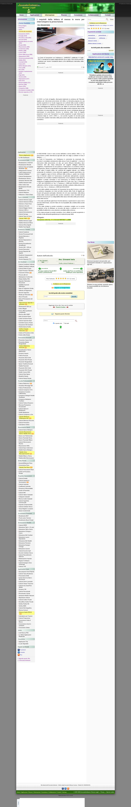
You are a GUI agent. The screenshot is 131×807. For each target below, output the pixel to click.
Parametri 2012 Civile (25, 368)
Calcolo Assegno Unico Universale (25, 563)
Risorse (64, 15)
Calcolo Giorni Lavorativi (26, 581)
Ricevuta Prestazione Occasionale (25, 405)
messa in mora (92, 40)
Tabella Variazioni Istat (25, 182)
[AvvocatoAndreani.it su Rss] (68, 788)
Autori (20, 29)
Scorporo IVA (22, 589)
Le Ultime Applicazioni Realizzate (25, 635)
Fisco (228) (22, 67)
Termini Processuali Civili (26, 234)
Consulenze (78, 15)
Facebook (23, 650)
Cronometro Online (24, 627)
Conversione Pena (24, 465)
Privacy (102, 792)
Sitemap (64, 792)
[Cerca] (76, 320)
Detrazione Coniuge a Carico (25, 532)
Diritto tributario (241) (25, 65)
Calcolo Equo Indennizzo (26, 448)
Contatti (108, 15)
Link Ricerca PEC (24, 632)
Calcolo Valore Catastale (26, 494)
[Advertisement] (25, 123)
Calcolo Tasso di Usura (25, 216)
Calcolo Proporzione (24, 618)
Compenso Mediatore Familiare (25, 400)
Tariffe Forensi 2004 (24, 372)
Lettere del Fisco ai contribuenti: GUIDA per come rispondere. (73, 271)
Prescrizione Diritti (24, 575)
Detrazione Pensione (25, 543)
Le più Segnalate (23, 643)
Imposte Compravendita (25, 504)
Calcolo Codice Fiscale (25, 599)
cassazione (91, 35)
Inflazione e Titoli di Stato (26, 194)
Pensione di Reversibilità (26, 488)
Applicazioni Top (23, 641)
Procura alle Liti (23, 275)
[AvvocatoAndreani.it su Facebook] (62, 788)
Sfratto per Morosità (24, 294)
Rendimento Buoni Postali (26, 520)
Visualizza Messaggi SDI (26, 385)
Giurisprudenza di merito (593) (26, 42)
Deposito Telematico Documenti (24, 281)
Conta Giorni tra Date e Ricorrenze (25, 578)
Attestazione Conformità (25, 277)
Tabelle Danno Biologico (25, 450)
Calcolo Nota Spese (24, 374)
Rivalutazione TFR (24, 190)
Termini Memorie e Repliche (24, 237)
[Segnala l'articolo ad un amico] (82, 67)
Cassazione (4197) (24, 34)
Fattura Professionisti (25, 387)
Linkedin (22, 652)
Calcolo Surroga (23, 214)
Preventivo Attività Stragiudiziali (24, 342)
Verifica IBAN (22, 606)
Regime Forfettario (24, 560)
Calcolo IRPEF (23, 525)
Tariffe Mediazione (24, 412)
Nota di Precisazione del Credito (25, 299)
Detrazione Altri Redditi (25, 541)
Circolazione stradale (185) (26, 90)
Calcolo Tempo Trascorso (26, 583)
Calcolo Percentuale (24, 591)
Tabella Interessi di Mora (26, 222)
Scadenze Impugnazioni (25, 255)
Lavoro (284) (22, 52)
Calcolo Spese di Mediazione (23, 409)
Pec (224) (21, 69)
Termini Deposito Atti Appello (24, 252)
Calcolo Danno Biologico (26, 430)
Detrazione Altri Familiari (26, 535)
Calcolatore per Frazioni (25, 616)
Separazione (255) (24, 56)
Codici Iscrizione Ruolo (25, 318)
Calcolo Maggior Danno (25, 208)
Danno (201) (22, 86)
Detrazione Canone (24, 548)
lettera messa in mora (94, 43)
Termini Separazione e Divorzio (25, 240)
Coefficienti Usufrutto (25, 486)
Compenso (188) (23, 88)
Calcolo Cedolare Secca (25, 506)
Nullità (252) (22, 60)
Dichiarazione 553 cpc (25, 306)
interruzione (91, 38)
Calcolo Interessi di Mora (26, 201)
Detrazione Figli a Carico (26, 529)
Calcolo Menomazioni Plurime (25, 442)
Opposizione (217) (24, 78)
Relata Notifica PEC (24, 279)
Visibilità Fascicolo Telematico (24, 285)
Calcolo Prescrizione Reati (26, 469)
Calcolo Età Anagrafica (25, 608)
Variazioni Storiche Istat (25, 180)
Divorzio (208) (23, 84)
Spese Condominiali (24, 510)
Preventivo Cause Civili (25, 340)
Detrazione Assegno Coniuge (24, 545)
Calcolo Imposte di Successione (24, 481)
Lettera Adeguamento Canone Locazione (25, 173)
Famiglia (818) (23, 36)
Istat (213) (22, 80)
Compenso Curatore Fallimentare (24, 392)
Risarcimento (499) (24, 47)
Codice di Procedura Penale (24, 472)
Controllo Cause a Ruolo (26, 322)
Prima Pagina (22, 25)
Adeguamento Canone (25, 170)
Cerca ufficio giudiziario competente (25, 311)
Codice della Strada (24, 335)
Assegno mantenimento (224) (25, 72)
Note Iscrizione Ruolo (25, 316)
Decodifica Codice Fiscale (26, 602)
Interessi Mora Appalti (25, 225)
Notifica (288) (22, 50)
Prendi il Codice (61, 307)
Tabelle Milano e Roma (25, 456)
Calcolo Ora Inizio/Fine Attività (25, 586)
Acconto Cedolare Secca (26, 553)
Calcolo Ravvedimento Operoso (25, 555)
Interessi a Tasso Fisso (25, 203)
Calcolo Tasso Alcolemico (26, 573)
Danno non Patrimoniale (25, 436)
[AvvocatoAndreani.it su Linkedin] (65, 788)
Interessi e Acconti (24, 206)
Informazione (49, 15)
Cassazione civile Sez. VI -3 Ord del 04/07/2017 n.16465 (54, 219)
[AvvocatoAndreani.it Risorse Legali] (29, 6)
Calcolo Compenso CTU (25, 390)
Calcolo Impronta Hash (25, 320)
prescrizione (102, 35)
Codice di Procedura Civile (26, 333)
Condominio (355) (24, 48)
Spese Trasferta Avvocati (26, 364)
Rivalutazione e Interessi (26, 162)
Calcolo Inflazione (24, 192)
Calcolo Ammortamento (25, 212)
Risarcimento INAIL (24, 445)
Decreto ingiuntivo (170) (25, 92)
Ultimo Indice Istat (24, 184)
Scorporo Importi (23, 353)
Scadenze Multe (23, 257)
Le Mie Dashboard (24, 157)
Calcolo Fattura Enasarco (26, 403)
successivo (76, 268)
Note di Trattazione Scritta (26, 288)
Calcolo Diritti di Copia (25, 268)
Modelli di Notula (23, 376)
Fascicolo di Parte (24, 272)
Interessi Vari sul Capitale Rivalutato (26, 167)
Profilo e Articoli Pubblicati (66, 263)
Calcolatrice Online (24, 424)
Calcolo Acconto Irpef (25, 551)
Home (21, 15)
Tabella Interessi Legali (25, 220)
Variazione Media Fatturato (26, 595)
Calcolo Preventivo (24, 422)
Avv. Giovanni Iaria (43, 25)
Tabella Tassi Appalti (24, 227)
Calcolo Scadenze (24, 232)
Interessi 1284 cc (23, 210)
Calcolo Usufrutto (24, 484)
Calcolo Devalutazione (25, 176)
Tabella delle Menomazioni (26, 458)
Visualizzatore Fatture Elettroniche (25, 350)
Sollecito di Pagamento (25, 290)
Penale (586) (22, 45)
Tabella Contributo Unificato (26, 266)
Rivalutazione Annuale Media (25, 187)
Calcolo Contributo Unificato (26, 264)
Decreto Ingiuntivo (24, 292)
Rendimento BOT (24, 516)
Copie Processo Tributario (26, 270)
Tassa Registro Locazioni (26, 508)
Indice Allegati (23, 308)
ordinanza (102, 38)
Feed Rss (21, 27)
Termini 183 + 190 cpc (25, 247)
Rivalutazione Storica (25, 178)
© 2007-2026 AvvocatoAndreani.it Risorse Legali (86, 792)
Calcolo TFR (22, 566)
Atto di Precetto (23, 297)
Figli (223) (22, 75)
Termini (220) (22, 77)
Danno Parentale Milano (25, 440)
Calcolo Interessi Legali (25, 199)
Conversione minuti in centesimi (25, 624)
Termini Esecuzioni (24, 249)
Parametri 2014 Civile (25, 357)
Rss (21, 655)
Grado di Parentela (24, 490)
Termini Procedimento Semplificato (25, 244)
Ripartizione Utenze (24, 597)
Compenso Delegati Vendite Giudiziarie (26, 396)
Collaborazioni (93, 15)
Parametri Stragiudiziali (25, 361)
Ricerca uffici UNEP (24, 314)
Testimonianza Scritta (25, 326)
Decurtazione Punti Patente (26, 571)
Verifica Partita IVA (24, 604)
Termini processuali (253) (26, 58)
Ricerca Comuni (23, 610)
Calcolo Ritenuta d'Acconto (26, 420)
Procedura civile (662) (25, 37)
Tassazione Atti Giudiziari (26, 324)
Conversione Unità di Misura (25, 621)
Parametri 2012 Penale (25, 370)
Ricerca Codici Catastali (25, 498)
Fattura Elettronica (24, 383)
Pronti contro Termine (25, 518)
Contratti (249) (23, 62)
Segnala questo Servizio (62, 314)
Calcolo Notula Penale (25, 378)
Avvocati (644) (23, 39)
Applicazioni (34, 15)
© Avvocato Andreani (24, 660)
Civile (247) (22, 64)
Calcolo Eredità (23, 478)
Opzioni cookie (110, 792)
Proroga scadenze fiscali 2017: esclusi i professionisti (47, 271)
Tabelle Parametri (24, 366)
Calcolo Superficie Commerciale (24, 501)
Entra (111, 19)
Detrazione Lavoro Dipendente (24, 537)
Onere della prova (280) (25, 54)
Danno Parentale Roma (25, 438)
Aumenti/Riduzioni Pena (25, 463)
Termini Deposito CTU (25, 259)
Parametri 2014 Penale (25, 359)
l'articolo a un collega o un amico (101, 25)
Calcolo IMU (22, 492)
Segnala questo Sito (24, 658)
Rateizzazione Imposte (25, 558)
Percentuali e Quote (24, 593)
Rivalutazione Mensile (25, 164)
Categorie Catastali (24, 496)
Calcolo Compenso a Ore (26, 414)
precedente (45, 268)
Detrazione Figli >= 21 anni (26, 527)
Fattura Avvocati (23, 355)
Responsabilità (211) (24, 82)
